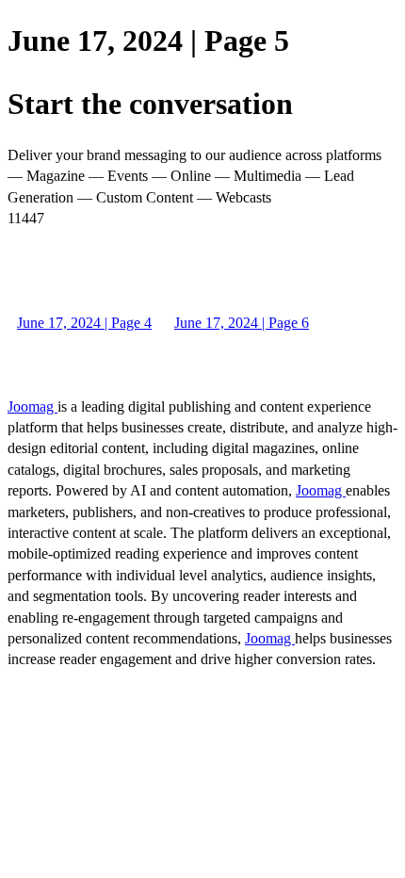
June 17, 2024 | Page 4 (84, 323)
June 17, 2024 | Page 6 (241, 323)
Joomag (32, 406)
